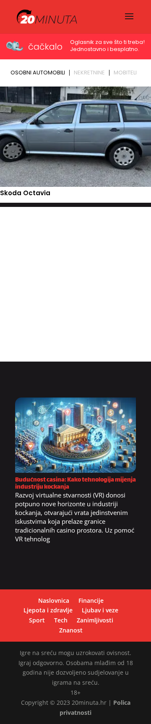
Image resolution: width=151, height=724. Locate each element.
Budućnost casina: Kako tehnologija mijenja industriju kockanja (75, 483)
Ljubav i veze (100, 610)
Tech (61, 620)
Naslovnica (53, 600)
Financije (91, 600)
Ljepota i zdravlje (48, 610)
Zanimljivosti (95, 620)
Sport (37, 620)
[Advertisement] (75, 282)
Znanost (71, 630)
